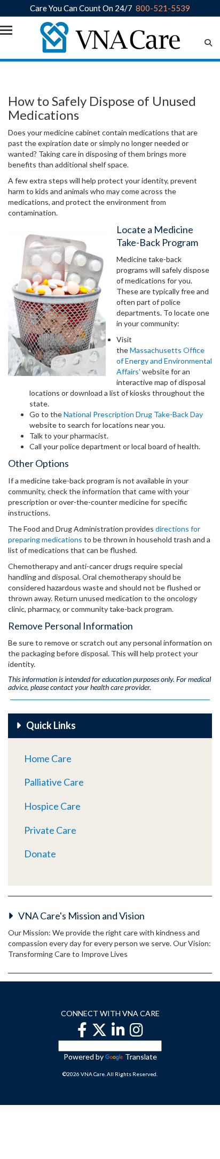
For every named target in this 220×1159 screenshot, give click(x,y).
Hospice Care (52, 806)
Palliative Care (54, 782)
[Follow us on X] (99, 1029)
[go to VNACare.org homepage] (110, 36)
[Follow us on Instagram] (136, 1029)
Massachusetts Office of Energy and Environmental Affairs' (164, 361)
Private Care (50, 830)
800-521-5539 (163, 8)
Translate (141, 1056)
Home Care (48, 758)
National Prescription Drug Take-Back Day (133, 414)
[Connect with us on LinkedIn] (118, 1029)
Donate (40, 853)
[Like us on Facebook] (82, 1029)
